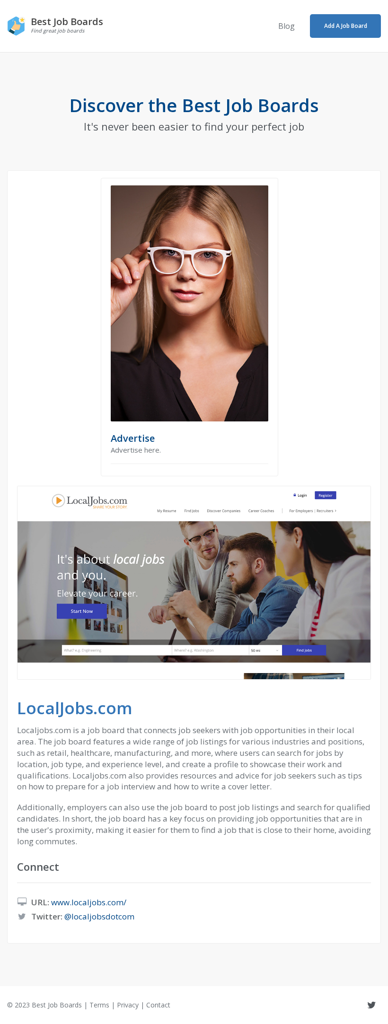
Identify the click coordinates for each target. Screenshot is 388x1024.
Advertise (133, 438)
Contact (158, 1004)
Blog (286, 26)
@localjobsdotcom (99, 916)
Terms (99, 1004)
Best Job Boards (57, 1004)
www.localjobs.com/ (88, 902)
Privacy (128, 1004)
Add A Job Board (345, 26)
